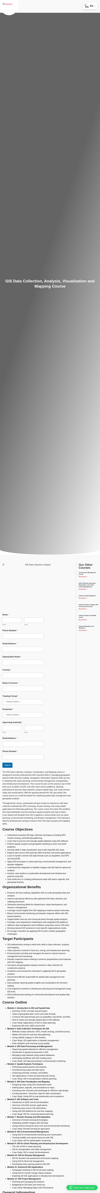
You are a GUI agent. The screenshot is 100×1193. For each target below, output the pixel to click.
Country (6, 670)
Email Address (9, 644)
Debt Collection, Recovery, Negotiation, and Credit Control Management (87, 584)
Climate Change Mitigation (87, 595)
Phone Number (10, 630)
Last (26, 625)
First (4, 625)
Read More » (83, 577)
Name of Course (10, 683)
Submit (7, 765)
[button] (82, 1187)
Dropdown (7, 709)
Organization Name (11, 657)
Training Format (10, 696)
